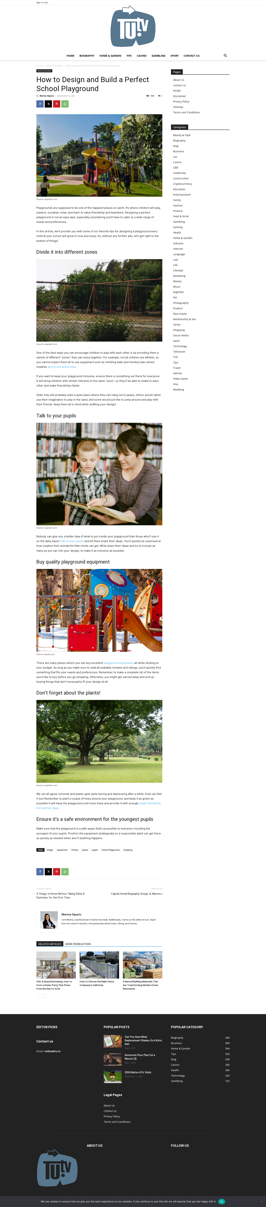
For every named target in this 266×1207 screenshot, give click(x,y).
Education (179, 189)
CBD (175, 167)
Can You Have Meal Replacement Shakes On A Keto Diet (143, 1040)
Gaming (178, 227)
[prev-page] (38, 996)
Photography (181, 303)
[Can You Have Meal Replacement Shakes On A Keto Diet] (113, 1041)
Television (179, 351)
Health (177, 232)
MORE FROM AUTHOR (78, 944)
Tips (129, 55)
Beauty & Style (182, 135)
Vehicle (177, 373)
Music (176, 286)
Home (70, 55)
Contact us (192, 55)
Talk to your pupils (72, 541)
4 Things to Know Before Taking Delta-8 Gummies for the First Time (60, 895)
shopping (128, 849)
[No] (261, 1201)
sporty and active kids (61, 366)
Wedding (178, 389)
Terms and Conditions (186, 112)
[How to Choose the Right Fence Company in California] (99, 965)
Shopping (179, 330)
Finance (178, 211)
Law (175, 259)
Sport (174, 55)
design (50, 849)
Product (178, 308)
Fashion (178, 205)
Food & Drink (181, 216)
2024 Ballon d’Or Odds (138, 1072)
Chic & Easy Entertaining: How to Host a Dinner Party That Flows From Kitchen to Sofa (54, 985)
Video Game (180, 378)
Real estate (180, 313)
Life (175, 265)
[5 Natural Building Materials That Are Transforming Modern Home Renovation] (142, 965)
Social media (181, 335)
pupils (95, 849)
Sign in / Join (42, 2)
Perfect (74, 849)
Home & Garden (110, 55)
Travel (177, 368)
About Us (178, 80)
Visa (175, 384)
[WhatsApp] (65, 104)
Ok (221, 1201)
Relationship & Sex (184, 319)
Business (178, 151)
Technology (180, 346)
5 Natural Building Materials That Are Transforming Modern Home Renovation (140, 985)
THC (175, 357)
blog (175, 146)
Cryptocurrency (182, 183)
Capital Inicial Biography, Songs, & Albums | (136, 893)
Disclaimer (179, 96)
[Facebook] (40, 104)
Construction (181, 178)
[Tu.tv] (133, 28)
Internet (178, 248)
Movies (177, 281)
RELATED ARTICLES (50, 944)
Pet (175, 297)
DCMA (177, 90)
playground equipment (118, 663)
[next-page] (44, 996)
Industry (178, 243)
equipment (62, 849)
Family (177, 200)
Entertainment (182, 194)
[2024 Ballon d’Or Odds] (113, 1077)
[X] (48, 104)
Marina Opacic (47, 95)
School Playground (111, 849)
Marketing (179, 276)
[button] (225, 56)
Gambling (158, 55)
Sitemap (178, 107)
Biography (86, 55)
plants (85, 849)
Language (179, 254)
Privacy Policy (181, 101)
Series (177, 324)
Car (175, 156)
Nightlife (178, 292)
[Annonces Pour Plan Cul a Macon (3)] (113, 1059)
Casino (142, 55)
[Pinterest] (56, 104)
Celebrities (179, 173)
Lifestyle (178, 270)
